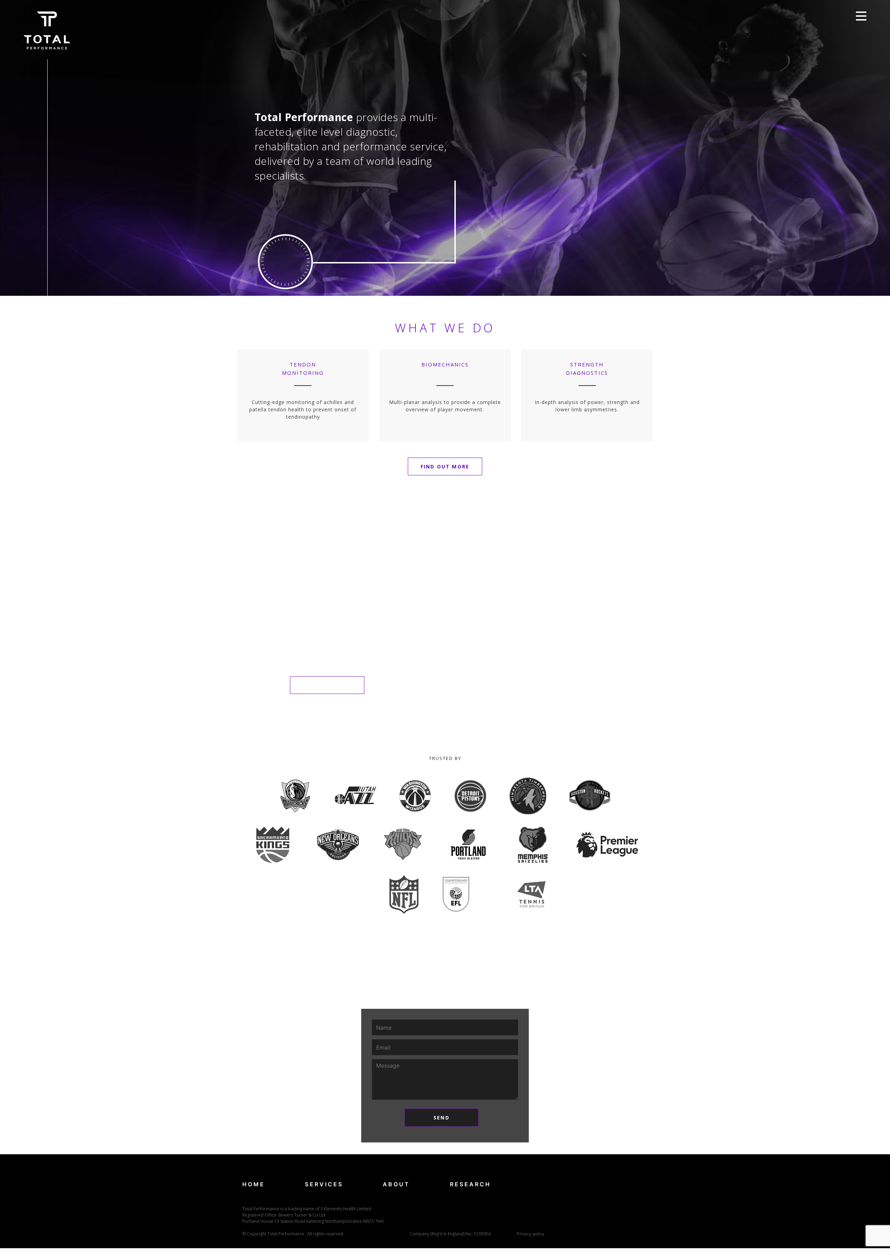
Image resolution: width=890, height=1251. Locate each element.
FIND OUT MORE (445, 466)
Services (324, 1184)
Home (253, 1184)
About (396, 1184)
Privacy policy (530, 1233)
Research (470, 1184)
